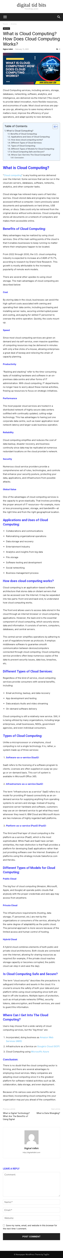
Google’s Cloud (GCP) (48, 1046)
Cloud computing (13, 175)
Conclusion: (19, 158)
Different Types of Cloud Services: (26, 143)
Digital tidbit (8, 49)
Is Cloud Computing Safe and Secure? (28, 152)
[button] (5, 17)
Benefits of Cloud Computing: (24, 134)
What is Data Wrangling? (48, 1113)
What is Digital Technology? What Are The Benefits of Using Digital (16, 1116)
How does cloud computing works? (27, 140)
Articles (14, 24)
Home (5, 24)
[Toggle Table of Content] (53, 126)
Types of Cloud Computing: (23, 146)
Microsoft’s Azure (40, 1051)
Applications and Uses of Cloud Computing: (30, 137)
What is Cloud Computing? (19, 130)
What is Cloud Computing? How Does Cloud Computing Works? (31, 39)
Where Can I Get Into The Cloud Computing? (31, 155)
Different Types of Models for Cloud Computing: (33, 149)
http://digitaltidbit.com (31, 1152)
